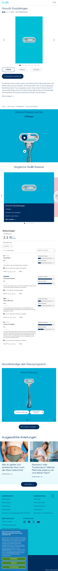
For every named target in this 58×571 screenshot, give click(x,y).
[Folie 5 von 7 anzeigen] (32, 65)
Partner (3, 539)
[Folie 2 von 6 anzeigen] (26, 223)
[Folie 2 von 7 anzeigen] (23, 65)
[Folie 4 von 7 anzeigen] (29, 65)
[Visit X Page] (33, 522)
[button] (8, 69)
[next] (53, 40)
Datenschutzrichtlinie (6, 549)
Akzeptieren (14, 558)
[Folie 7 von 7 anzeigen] (38, 65)
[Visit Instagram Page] (24, 522)
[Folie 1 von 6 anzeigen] (24, 223)
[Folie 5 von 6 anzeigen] (31, 223)
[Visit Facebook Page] (29, 522)
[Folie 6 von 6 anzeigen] (33, 223)
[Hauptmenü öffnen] (55, 2)
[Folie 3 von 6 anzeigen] (28, 223)
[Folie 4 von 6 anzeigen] (29, 223)
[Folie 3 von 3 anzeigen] (30, 419)
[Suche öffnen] (53, 2)
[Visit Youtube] (38, 522)
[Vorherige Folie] (2, 195)
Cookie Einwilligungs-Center (12, 552)
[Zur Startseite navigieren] (5, 2)
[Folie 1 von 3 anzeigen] (27, 419)
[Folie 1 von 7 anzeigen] (20, 65)
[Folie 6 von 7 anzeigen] (35, 65)
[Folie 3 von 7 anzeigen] (26, 65)
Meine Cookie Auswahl (51, 570)
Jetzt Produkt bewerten (21, 12)
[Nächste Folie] (56, 195)
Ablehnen (14, 563)
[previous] (4, 40)
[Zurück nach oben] (52, 495)
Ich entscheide (13, 567)
